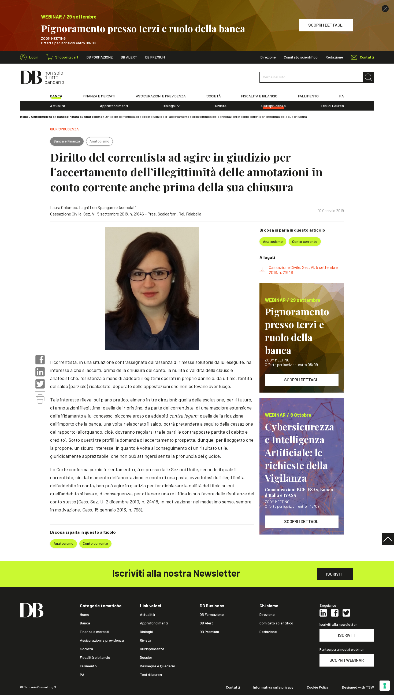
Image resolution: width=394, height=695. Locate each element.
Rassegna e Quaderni (157, 666)
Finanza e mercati (94, 632)
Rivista (220, 106)
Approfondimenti (114, 106)
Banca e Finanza (69, 116)
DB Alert (129, 57)
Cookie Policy (318, 687)
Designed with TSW (358, 687)
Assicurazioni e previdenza (102, 640)
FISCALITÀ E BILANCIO (259, 96)
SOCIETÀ (213, 96)
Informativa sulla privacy (273, 687)
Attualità (57, 106)
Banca (85, 623)
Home (24, 116)
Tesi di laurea (151, 674)
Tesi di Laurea (332, 106)
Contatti (233, 687)
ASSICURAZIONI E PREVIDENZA (161, 96)
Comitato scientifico (301, 57)
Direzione (268, 57)
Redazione (334, 57)
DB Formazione (100, 57)
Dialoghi (169, 106)
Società (86, 649)
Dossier (146, 657)
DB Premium (155, 57)
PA (341, 96)
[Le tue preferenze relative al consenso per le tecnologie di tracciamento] (385, 686)
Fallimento (88, 666)
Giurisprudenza (273, 106)
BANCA (56, 96)
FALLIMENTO (308, 96)
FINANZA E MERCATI (99, 96)
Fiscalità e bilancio (95, 657)
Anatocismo (93, 116)
